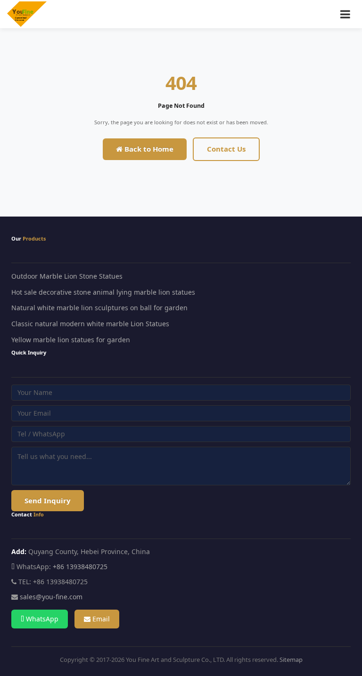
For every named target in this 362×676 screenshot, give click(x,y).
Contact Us (226, 148)
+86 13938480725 (80, 566)
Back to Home (148, 148)
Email (100, 618)
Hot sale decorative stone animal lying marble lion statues (103, 292)
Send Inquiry (48, 500)
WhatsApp (41, 618)
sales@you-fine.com (51, 596)
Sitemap (291, 659)
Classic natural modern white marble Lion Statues (90, 323)
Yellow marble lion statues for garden (70, 339)
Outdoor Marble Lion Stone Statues (67, 276)
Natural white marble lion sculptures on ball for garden (99, 307)
